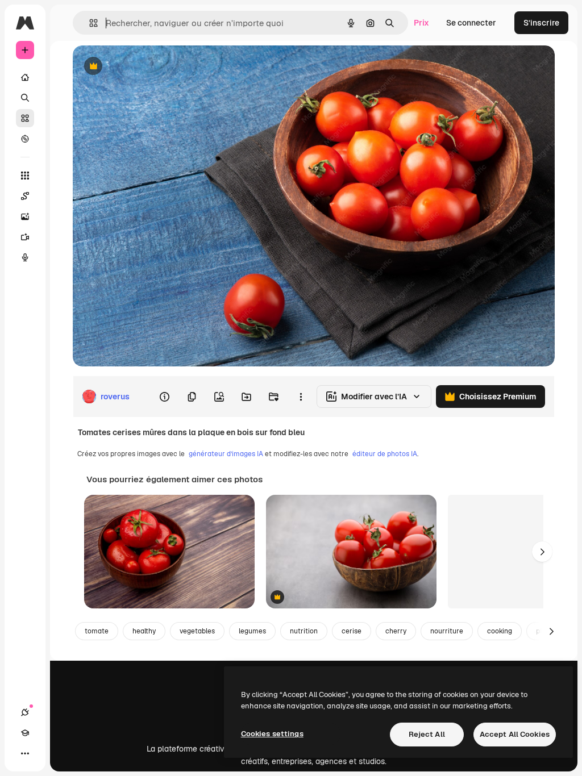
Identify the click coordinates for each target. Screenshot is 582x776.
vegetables (197, 631)
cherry (395, 631)
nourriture (446, 631)
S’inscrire (541, 23)
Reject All (427, 734)
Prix (421, 23)
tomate (97, 631)
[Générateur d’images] (25, 216)
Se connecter (471, 23)
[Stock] (25, 118)
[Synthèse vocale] (25, 257)
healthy (144, 631)
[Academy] (25, 733)
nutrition (304, 631)
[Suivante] (542, 551)
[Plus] (25, 753)
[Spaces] (25, 196)
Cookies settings (272, 734)
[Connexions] (25, 712)
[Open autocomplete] (89, 23)
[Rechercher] (25, 98)
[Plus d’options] (300, 396)
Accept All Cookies (515, 734)
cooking (499, 631)
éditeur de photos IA (384, 453)
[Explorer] (25, 139)
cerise (351, 631)
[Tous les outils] (25, 175)
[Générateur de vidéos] (25, 237)
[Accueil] (25, 77)
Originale (148, 66)
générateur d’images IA (226, 453)
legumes (252, 631)
